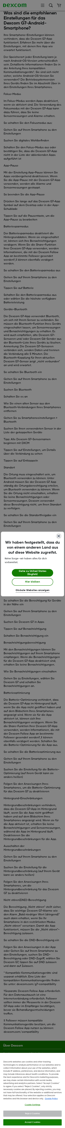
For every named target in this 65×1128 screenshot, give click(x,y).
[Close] (59, 536)
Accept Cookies (32, 1122)
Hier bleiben (32, 582)
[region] (32, 1090)
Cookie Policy (51, 1099)
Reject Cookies (32, 1114)
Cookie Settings (32, 1105)
